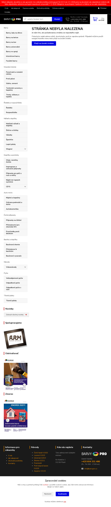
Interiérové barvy (13, 56)
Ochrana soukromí (58, 8)
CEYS (8, 187)
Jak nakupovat (15, 8)
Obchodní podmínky (43, 8)
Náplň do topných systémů (13, 181)
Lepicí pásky (11, 144)
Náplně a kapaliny (13, 198)
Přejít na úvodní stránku (44, 43)
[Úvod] (12, 19)
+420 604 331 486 (78, 19)
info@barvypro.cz (90, 469)
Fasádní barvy (11, 61)
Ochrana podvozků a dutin (14, 203)
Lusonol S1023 (39, 455)
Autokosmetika (12, 209)
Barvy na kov (11, 42)
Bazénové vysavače (13, 256)
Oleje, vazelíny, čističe (12, 161)
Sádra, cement (12, 83)
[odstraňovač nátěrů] (16, 375)
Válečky (9, 135)
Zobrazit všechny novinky (15, 315)
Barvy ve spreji (12, 51)
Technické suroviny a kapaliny (14, 89)
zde (65, 502)
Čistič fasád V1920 (41, 453)
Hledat (57, 19)
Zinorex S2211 (39, 460)
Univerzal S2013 (40, 458)
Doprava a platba (28, 8)
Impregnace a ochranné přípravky (13, 168)
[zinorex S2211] (16, 415)
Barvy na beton (12, 37)
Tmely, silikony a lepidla (12, 96)
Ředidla (9, 108)
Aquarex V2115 (40, 471)
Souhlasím (62, 494)
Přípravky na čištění (13, 220)
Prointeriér (38, 463)
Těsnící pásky (11, 301)
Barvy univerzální (13, 47)
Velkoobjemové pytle (14, 278)
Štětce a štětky (12, 130)
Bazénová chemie (13, 244)
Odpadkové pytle (13, 283)
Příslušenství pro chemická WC (12, 226)
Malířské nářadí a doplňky (13, 125)
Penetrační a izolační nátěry (14, 73)
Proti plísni (10, 79)
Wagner (9, 149)
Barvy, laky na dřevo (14, 33)
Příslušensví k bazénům (11, 250)
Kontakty (7, 12)
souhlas (45, 485)
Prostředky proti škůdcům (12, 232)
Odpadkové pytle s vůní (13, 288)
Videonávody (11, 267)
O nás (6, 8)
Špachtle (9, 140)
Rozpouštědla (11, 112)
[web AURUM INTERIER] (16, 339)
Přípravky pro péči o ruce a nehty (13, 174)
